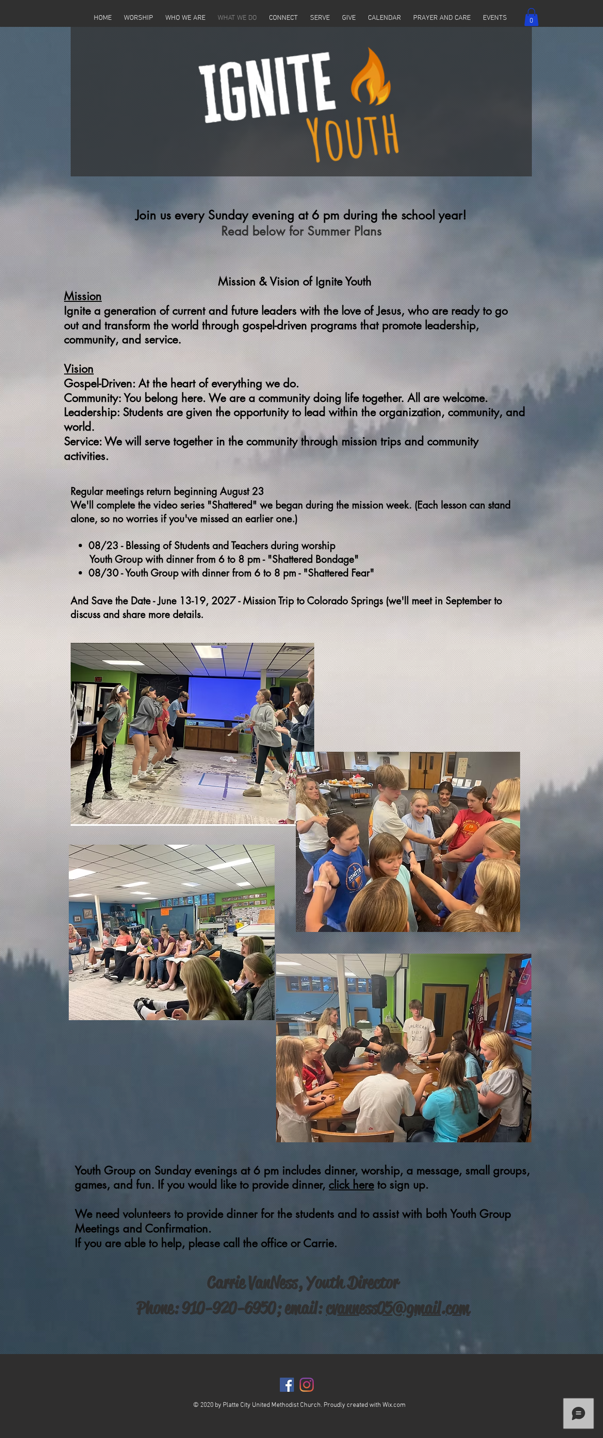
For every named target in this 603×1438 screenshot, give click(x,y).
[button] (138, 18)
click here (351, 1184)
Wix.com (394, 1405)
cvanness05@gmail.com (398, 1308)
